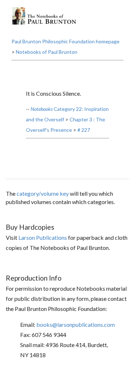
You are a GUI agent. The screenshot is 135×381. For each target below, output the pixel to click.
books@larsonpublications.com (75, 324)
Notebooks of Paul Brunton (46, 52)
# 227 (83, 130)
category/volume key (43, 193)
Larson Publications (42, 237)
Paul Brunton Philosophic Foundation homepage (66, 41)
